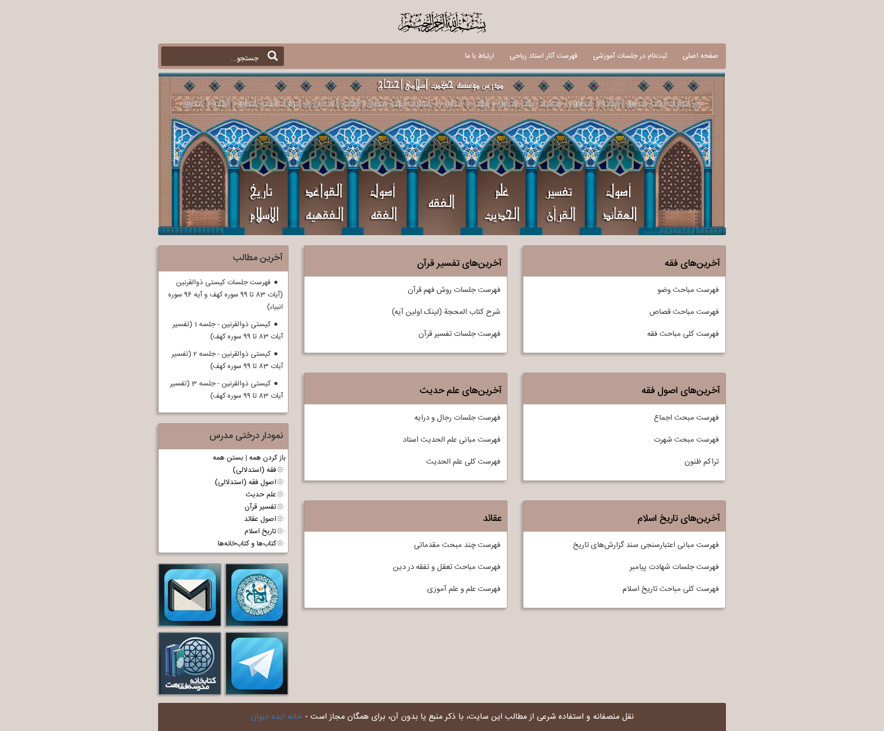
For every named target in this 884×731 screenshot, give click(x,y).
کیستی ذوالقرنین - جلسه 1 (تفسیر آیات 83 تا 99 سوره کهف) (227, 330)
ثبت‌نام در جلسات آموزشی (630, 56)
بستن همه (228, 458)
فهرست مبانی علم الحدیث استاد (451, 439)
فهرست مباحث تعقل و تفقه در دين (446, 567)
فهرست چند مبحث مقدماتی (457, 545)
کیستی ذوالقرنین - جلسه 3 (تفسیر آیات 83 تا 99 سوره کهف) (226, 390)
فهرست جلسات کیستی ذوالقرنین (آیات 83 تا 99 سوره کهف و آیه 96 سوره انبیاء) (225, 295)
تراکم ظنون (701, 461)
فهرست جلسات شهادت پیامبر (674, 567)
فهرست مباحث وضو (688, 290)
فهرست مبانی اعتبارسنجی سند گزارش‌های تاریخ (646, 545)
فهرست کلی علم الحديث (463, 461)
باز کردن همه (267, 458)
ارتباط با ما (479, 56)
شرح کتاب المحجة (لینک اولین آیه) (446, 312)
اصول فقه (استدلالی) (245, 482)
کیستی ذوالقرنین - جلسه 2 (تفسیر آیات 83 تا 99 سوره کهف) (227, 360)
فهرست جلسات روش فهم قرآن (454, 290)
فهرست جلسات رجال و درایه (457, 418)
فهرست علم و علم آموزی (463, 589)
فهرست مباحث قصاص (684, 312)
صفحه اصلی (700, 56)
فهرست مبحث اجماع (686, 418)
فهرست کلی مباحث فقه (683, 334)
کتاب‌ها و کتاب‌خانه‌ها (247, 544)
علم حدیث (261, 495)
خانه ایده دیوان (276, 717)
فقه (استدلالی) (254, 470)
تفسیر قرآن (260, 507)
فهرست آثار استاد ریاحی (544, 56)
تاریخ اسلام (260, 532)
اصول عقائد (260, 519)
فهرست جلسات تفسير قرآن (459, 334)
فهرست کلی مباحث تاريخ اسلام (671, 589)
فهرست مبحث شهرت (686, 439)
